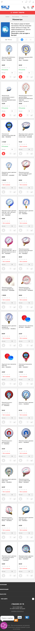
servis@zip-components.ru (17, 611)
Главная (7, 16)
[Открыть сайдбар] (2, 2)
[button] (3, 625)
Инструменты (15, 16)
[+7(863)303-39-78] (24, 7)
